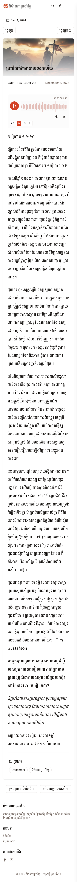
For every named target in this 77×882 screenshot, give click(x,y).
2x (30, 123)
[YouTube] (11, 860)
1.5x (24, 123)
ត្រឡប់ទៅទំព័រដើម (21, 789)
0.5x (13, 123)
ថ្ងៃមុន (9, 30)
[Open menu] (70, 6)
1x (19, 123)
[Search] (52, 6)
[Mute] (57, 117)
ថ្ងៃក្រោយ (65, 30)
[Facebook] (5, 860)
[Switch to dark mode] (61, 6)
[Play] (14, 105)
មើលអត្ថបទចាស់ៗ (55, 789)
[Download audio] (64, 117)
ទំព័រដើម (7, 836)
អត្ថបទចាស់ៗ (9, 841)
